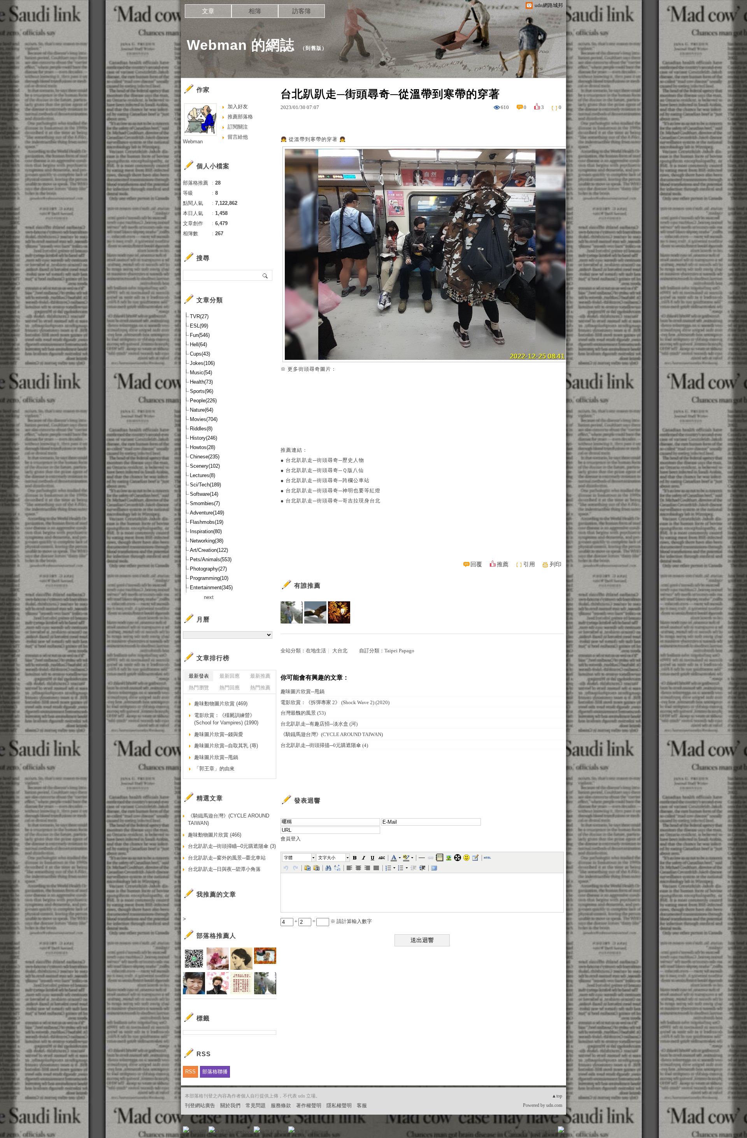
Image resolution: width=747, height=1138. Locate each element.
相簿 (255, 11)
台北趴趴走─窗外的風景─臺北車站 (227, 858)
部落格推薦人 (216, 935)
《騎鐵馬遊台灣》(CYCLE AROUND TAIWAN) (332, 734)
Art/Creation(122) (209, 550)
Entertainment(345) (211, 587)
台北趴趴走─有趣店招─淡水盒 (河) (319, 724)
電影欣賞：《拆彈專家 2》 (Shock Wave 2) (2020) (335, 702)
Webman (193, 141)
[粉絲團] (186, 1129)
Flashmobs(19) (206, 522)
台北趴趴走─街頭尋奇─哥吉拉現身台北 (333, 501)
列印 (555, 564)
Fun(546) (200, 335)
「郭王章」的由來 (214, 769)
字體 (288, 857)
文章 (208, 11)
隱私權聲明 (339, 1105)
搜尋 (265, 275)
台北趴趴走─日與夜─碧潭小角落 (224, 869)
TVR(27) (199, 316)
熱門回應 (229, 688)
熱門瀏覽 (199, 688)
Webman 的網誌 (241, 45)
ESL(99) (199, 326)
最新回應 (229, 676)
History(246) (203, 438)
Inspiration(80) (206, 531)
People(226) (203, 400)
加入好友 (238, 106)
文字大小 (326, 857)
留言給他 (238, 137)
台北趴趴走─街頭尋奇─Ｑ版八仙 (325, 470)
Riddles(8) (201, 429)
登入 (512, 1132)
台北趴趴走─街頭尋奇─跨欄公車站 (328, 480)
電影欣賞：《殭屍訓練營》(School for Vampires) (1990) (226, 719)
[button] (299, 857)
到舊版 (313, 48)
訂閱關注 (238, 127)
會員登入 (291, 839)
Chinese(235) (204, 457)
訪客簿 (301, 11)
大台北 (339, 651)
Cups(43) (200, 354)
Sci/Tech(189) (205, 485)
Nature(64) (201, 410)
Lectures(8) (202, 475)
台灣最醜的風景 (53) (303, 713)
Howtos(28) (202, 447)
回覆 (476, 564)
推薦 (503, 564)
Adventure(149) (207, 513)
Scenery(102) (205, 466)
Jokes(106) (202, 363)
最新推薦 (260, 676)
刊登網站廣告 (200, 1105)
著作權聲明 (308, 1105)
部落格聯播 (215, 1072)
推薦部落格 (240, 117)
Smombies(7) (205, 503)
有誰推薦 (307, 585)
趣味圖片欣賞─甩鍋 (302, 691)
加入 (526, 1132)
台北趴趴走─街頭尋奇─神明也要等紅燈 (333, 490)
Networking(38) (206, 541)
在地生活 (316, 651)
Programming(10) (209, 578)
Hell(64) (198, 344)
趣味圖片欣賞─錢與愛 (218, 734)
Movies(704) (203, 419)
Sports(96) (201, 391)
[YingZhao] (315, 612)
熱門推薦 (260, 688)
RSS (190, 1072)
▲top (557, 1096)
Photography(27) (208, 569)
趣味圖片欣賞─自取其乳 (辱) (226, 746)
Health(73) (201, 382)
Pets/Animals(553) (210, 559)
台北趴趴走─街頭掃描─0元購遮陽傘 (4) (324, 745)
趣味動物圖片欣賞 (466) (214, 835)
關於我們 (230, 1105)
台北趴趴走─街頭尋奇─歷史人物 (325, 460)
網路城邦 (545, 1132)
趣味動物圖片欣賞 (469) (220, 703)
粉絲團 (198, 1132)
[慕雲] (339, 612)
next (209, 597)
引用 (529, 564)
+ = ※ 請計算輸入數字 (332, 921)
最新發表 (199, 676)
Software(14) (204, 494)
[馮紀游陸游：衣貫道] (292, 612)
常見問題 (255, 1105)
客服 (362, 1105)
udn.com (554, 1105)
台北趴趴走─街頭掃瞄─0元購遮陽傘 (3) (232, 846)
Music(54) (201, 372)
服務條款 (281, 1105)
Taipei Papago (399, 651)
